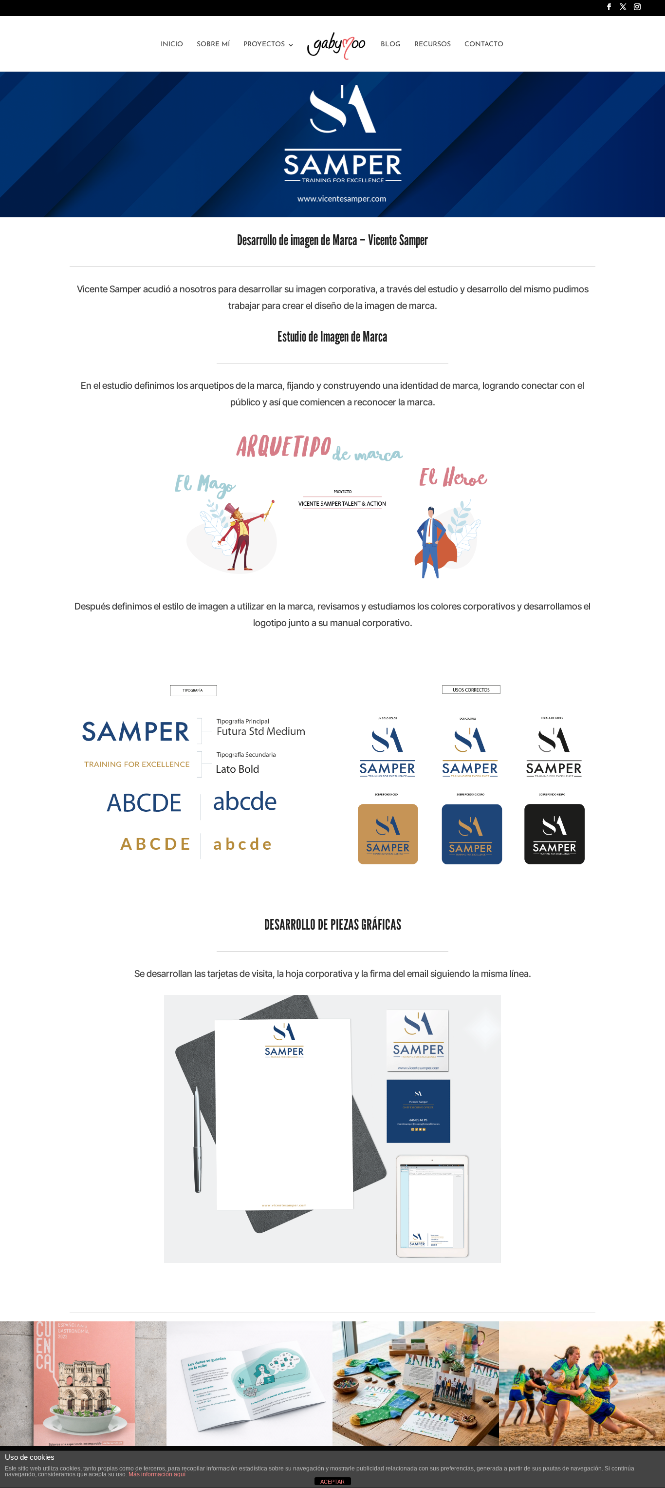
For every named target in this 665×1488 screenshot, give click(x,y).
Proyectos (264, 44)
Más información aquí (157, 1474)
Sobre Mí (213, 44)
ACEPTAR (332, 1482)
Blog (391, 44)
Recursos (432, 44)
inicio (172, 44)
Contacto (483, 44)
